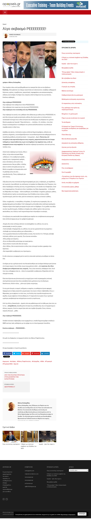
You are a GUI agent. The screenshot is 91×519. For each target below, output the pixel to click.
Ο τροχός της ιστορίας (68, 86)
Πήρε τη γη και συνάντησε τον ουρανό (73, 118)
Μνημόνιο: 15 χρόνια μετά (69, 114)
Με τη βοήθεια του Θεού (69, 78)
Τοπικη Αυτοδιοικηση (19, 16)
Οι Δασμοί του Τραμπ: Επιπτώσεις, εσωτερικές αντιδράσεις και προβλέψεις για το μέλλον (75, 128)
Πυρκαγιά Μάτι (8, 364)
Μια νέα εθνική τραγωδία (69, 139)
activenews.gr (29, 483)
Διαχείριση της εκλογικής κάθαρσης (73, 143)
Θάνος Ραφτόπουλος (24, 361)
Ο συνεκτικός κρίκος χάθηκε (70, 187)
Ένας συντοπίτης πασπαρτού (71, 53)
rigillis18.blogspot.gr (30, 486)
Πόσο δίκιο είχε (66, 134)
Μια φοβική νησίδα (67, 68)
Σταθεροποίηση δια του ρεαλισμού (72, 95)
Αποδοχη (82, 513)
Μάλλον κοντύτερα (67, 91)
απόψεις (13, 361)
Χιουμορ (60, 16)
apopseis (6, 361)
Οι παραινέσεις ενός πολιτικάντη (72, 103)
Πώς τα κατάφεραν (67, 168)
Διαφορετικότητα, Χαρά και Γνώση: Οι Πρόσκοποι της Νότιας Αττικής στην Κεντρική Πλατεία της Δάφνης (73, 153)
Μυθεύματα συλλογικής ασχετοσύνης (73, 99)
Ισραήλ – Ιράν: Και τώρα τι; (70, 63)
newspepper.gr (29, 477)
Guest (37, 16)
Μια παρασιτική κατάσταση (70, 191)
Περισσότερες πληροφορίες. (68, 514)
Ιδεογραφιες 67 (9, 387)
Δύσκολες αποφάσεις (68, 82)
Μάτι (42, 361)
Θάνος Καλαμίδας (24, 403)
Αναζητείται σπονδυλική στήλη (71, 159)
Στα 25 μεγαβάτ (66, 172)
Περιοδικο (45, 16)
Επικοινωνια (7, 21)
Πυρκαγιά (49, 361)
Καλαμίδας (36, 361)
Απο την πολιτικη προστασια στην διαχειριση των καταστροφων (14, 377)
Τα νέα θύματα (66, 122)
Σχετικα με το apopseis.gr (74, 16)
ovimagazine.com (29, 470)
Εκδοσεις (53, 16)
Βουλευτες (7, 16)
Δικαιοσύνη (65, 164)
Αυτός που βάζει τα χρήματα (70, 182)
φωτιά (16, 364)
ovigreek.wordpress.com (31, 474)
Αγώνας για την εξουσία (69, 147)
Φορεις (30, 16)
